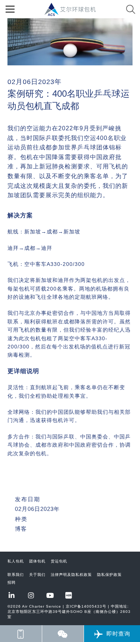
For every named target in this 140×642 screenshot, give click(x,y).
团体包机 (37, 561)
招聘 (11, 582)
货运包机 (59, 561)
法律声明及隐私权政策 (71, 575)
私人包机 (15, 561)
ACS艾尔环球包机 (74, 13)
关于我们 (37, 575)
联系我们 (15, 575)
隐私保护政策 (109, 575)
